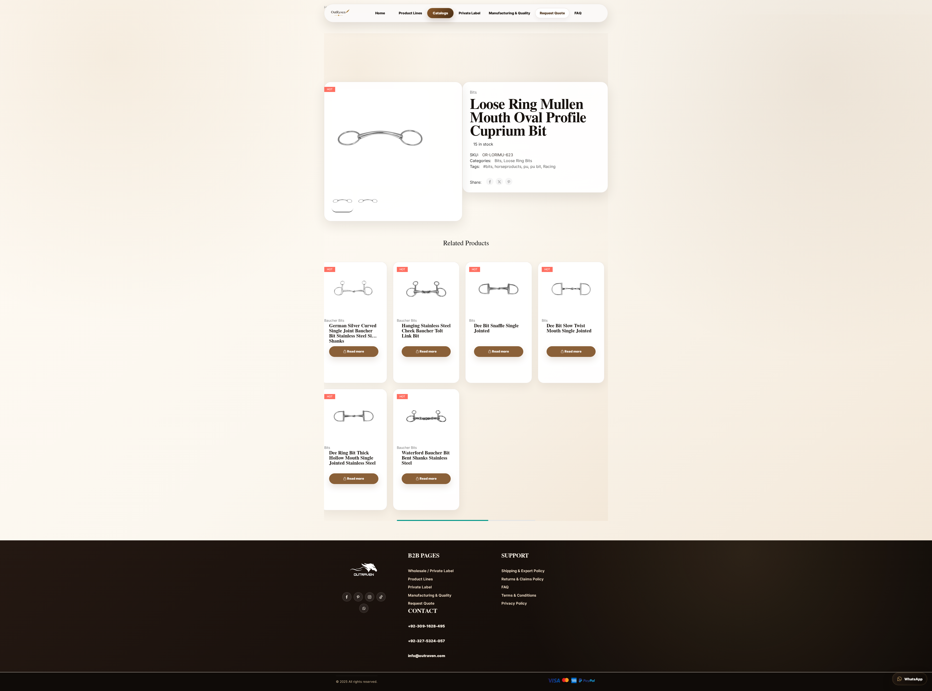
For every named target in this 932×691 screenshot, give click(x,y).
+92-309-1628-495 (426, 626)
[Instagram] (369, 596)
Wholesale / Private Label (431, 570)
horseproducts (508, 166)
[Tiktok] (381, 596)
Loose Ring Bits (518, 160)
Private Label (469, 13)
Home (380, 13)
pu (526, 166)
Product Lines (410, 13)
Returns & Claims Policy (522, 579)
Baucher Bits (334, 320)
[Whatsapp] (363, 608)
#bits (487, 166)
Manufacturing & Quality (509, 13)
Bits (473, 92)
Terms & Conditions (518, 595)
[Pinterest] (358, 596)
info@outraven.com (426, 655)
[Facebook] (346, 596)
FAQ (578, 13)
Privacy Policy (514, 603)
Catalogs (440, 13)
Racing (549, 166)
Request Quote (552, 13)
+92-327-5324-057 (426, 641)
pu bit (535, 166)
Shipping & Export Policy (523, 570)
